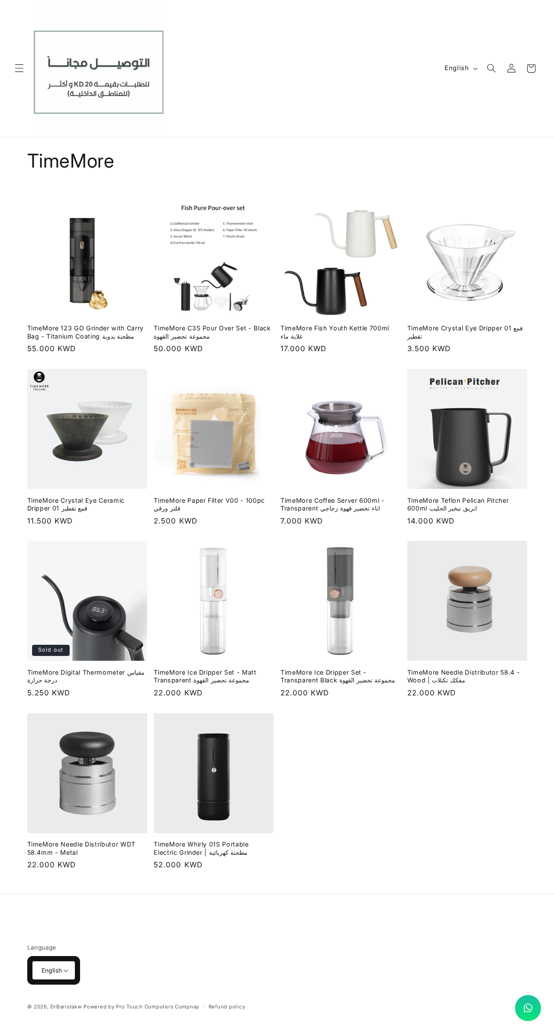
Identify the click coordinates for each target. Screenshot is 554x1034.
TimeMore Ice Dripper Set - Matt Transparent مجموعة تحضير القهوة (205, 676)
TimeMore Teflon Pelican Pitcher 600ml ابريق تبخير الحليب (458, 504)
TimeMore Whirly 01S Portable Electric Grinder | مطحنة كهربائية (201, 848)
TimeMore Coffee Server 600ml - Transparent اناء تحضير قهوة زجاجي (332, 504)
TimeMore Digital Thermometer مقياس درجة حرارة (86, 676)
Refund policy (227, 1007)
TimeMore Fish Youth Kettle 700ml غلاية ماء (334, 331)
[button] (19, 68)
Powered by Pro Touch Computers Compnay (141, 1007)
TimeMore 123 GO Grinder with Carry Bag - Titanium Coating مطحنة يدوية (85, 331)
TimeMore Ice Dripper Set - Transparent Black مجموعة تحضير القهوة (337, 676)
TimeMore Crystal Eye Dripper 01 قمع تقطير (465, 331)
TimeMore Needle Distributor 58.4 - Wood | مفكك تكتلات (463, 676)
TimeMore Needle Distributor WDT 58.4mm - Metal (81, 848)
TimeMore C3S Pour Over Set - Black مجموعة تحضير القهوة (212, 331)
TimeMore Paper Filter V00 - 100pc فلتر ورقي (209, 504)
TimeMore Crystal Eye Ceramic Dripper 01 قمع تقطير (76, 504)
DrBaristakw (65, 1007)
